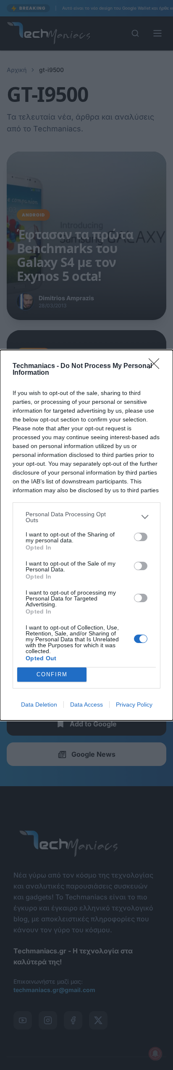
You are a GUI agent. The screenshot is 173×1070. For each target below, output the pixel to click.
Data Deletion (39, 704)
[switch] (140, 537)
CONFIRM (52, 674)
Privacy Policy (134, 704)
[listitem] (86, 517)
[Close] (157, 366)
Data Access (86, 704)
